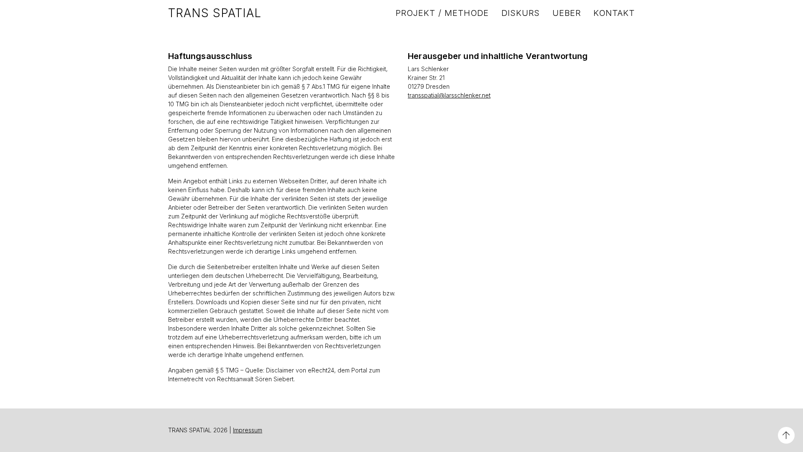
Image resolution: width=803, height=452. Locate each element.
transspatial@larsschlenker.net (449, 95)
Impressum (247, 430)
